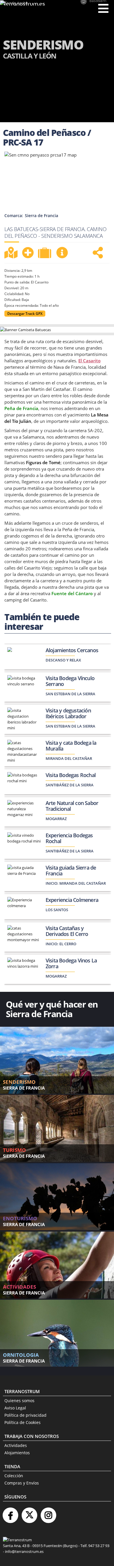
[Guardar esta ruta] (28, 252)
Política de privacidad (25, 1415)
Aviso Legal (15, 1408)
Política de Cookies (22, 1422)
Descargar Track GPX (24, 313)
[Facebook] (10, 1513)
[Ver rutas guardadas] (45, 253)
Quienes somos (19, 1400)
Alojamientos (17, 1452)
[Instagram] (48, 1513)
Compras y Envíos (21, 1483)
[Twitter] (29, 1513)
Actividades (15, 1445)
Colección (13, 1475)
